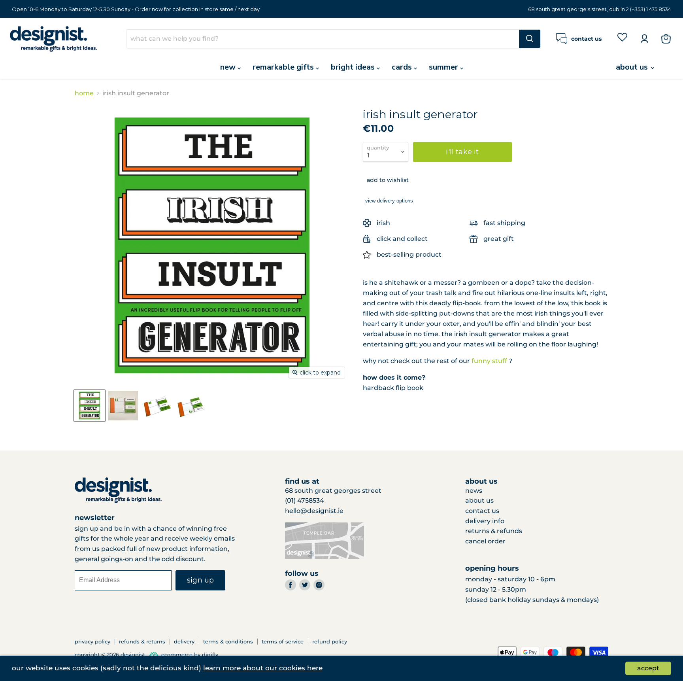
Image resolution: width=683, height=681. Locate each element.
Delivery (184, 641)
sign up (200, 580)
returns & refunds (493, 531)
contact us (482, 511)
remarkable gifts (284, 67)
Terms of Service (283, 641)
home (84, 93)
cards (403, 67)
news (473, 490)
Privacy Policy (92, 641)
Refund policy (329, 641)
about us (633, 67)
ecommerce (176, 655)
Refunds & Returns (142, 641)
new (229, 67)
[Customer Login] (644, 39)
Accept (648, 668)
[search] (322, 39)
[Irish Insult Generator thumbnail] (123, 405)
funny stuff (489, 361)
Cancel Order (485, 541)
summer (444, 67)
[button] (386, 180)
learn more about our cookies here (263, 668)
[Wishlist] (622, 38)
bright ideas (354, 67)
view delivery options (389, 201)
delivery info (484, 521)
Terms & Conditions (228, 641)
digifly (210, 655)
